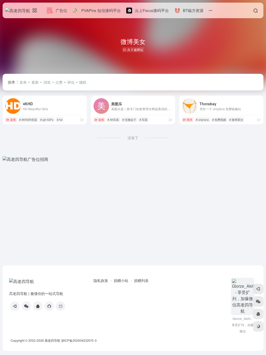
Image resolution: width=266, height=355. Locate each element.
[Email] (60, 306)
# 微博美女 (236, 119)
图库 (189, 119)
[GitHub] (49, 306)
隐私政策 (101, 280)
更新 (35, 82)
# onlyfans (202, 119)
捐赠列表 (141, 280)
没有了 (133, 137)
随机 (83, 82)
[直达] (82, 119)
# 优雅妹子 (129, 119)
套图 (13, 119)
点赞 (59, 82)
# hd (59, 119)
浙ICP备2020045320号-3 (79, 340)
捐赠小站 (121, 280)
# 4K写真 (113, 119)
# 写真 (143, 119)
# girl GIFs (47, 119)
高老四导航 (52, 340)
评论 (71, 82)
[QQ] (37, 306)
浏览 (47, 82)
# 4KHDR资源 (28, 119)
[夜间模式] (258, 326)
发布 (23, 82)
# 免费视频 (219, 119)
